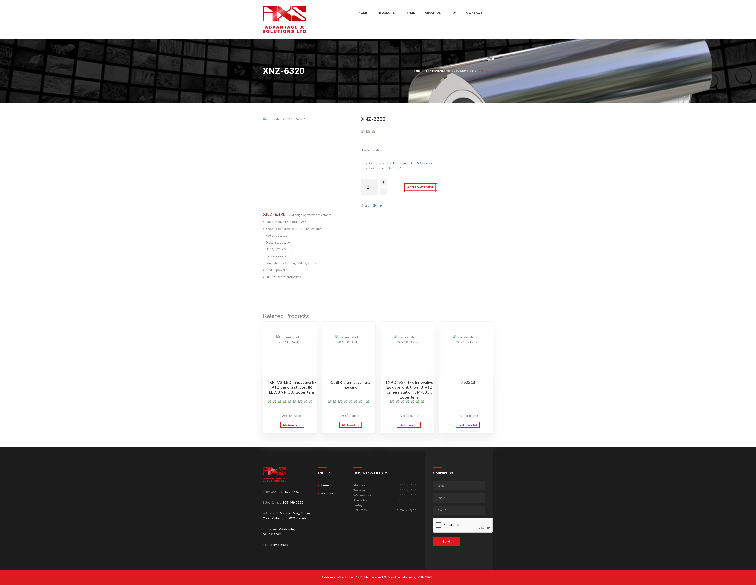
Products (386, 12)
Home (363, 12)
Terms (410, 12)
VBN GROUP (426, 577)
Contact (474, 12)
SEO (387, 577)
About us (433, 12)
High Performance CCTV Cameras (449, 71)
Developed (404, 577)
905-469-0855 (293, 503)
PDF (453, 12)
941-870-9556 (289, 492)
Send (446, 541)
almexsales (280, 545)
